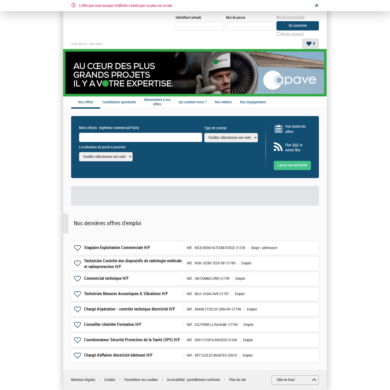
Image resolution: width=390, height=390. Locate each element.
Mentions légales (83, 380)
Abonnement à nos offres (157, 102)
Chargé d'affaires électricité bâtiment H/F (118, 355)
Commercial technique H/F (106, 278)
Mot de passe (235, 17)
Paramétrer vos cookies (141, 380)
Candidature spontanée (119, 102)
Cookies (109, 380)
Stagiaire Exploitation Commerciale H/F (117, 247)
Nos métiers (223, 102)
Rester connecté (292, 34)
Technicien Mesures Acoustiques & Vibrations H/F (126, 293)
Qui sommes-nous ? (193, 102)
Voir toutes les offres (295, 129)
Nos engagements (253, 102)
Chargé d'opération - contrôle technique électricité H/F (129, 309)
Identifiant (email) (188, 17)
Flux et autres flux (293, 148)
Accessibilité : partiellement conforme (193, 380)
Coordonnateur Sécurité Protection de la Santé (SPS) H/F (132, 339)
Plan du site (237, 380)
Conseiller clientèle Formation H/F (112, 324)
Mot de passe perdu (290, 17)
